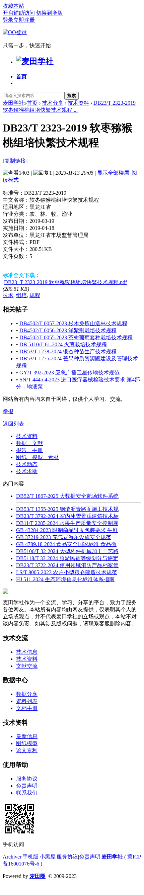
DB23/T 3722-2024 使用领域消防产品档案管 (67, 565)
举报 (8, 411)
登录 (8, 20)
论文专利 (27, 750)
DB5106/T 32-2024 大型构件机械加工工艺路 (67, 551)
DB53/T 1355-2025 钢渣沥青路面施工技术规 (67, 509)
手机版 (30, 857)
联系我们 (27, 793)
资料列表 (27, 701)
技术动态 (27, 464)
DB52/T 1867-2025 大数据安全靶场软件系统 (67, 496)
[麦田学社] (35, 61)
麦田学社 (13, 103)
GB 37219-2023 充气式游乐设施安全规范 (63, 537)
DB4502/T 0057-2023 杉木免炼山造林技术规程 (73, 323)
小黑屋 (48, 857)
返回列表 (13, 424)
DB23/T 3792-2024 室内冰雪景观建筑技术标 (67, 516)
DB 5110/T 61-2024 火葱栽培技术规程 (63, 344)
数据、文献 (29, 443)
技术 (8, 295)
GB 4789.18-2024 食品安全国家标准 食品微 (66, 544)
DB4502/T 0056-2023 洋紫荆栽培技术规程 (68, 330)
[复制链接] (15, 161)
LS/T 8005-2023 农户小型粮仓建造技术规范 (66, 572)
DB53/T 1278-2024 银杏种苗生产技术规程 (68, 351)
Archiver (12, 857)
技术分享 (52, 103)
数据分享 (27, 694)
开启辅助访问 (19, 13)
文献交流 (27, 666)
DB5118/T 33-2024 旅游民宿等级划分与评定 (67, 558)
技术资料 (78, 103)
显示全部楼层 (113, 173)
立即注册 (24, 20)
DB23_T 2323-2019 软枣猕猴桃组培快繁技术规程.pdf (65, 282)
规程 (34, 295)
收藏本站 (13, 6)
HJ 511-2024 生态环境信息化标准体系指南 (65, 579)
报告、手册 (29, 450)
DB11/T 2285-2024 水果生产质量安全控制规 (67, 523)
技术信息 (27, 652)
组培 (21, 295)
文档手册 (27, 708)
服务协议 (27, 779)
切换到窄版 (49, 13)
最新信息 (27, 736)
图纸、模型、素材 (37, 457)
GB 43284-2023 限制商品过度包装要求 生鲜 (67, 530)
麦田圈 (37, 876)
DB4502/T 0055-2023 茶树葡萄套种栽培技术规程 (76, 337)
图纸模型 (27, 743)
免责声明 (27, 786)
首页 (21, 76)
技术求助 (27, 471)
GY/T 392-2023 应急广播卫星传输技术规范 (69, 372)
